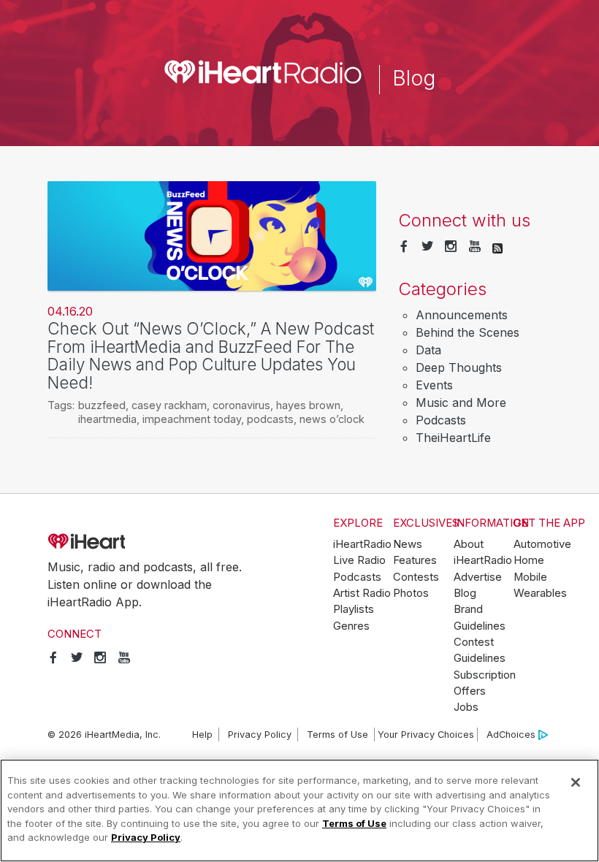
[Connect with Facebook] (404, 247)
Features (415, 560)
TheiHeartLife (453, 437)
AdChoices (512, 734)
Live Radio (359, 560)
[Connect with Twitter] (427, 247)
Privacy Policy (259, 734)
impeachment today (191, 419)
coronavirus (241, 405)
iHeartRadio (127, 541)
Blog (465, 593)
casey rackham (169, 405)
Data (428, 350)
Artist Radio (362, 593)
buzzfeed (102, 405)
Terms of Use (337, 734)
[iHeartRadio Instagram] (451, 247)
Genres (351, 626)
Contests (416, 577)
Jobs (466, 707)
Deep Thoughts (459, 367)
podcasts (270, 419)
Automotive (542, 544)
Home (529, 560)
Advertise (478, 577)
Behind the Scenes (467, 332)
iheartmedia (107, 419)
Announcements (462, 315)
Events (434, 385)
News (407, 544)
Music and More (461, 402)
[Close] (576, 782)
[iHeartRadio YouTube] (475, 247)
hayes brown (308, 405)
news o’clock (332, 419)
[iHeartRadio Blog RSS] (497, 247)
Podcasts (441, 420)
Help (202, 734)
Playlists (353, 609)
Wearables (540, 593)
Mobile (530, 577)
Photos (411, 593)
